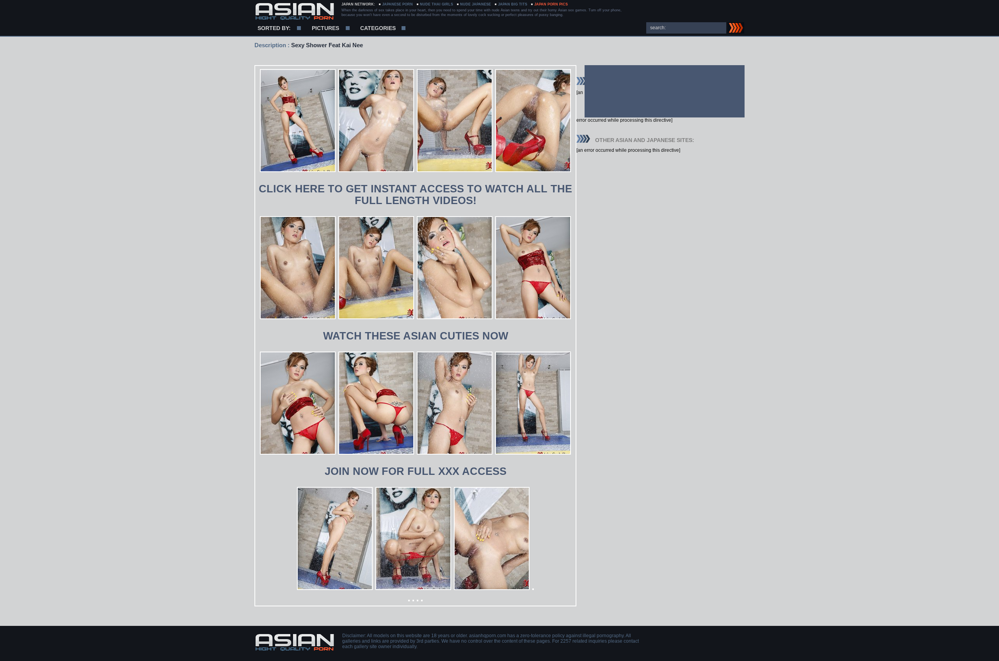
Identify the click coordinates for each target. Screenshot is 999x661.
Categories (378, 28)
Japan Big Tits (512, 4)
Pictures (325, 28)
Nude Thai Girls (436, 4)
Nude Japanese (475, 4)
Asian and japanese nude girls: (294, 11)
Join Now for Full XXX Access (416, 471)
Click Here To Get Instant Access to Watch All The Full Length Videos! (415, 194)
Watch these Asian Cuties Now (415, 336)
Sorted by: (274, 28)
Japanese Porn (397, 4)
